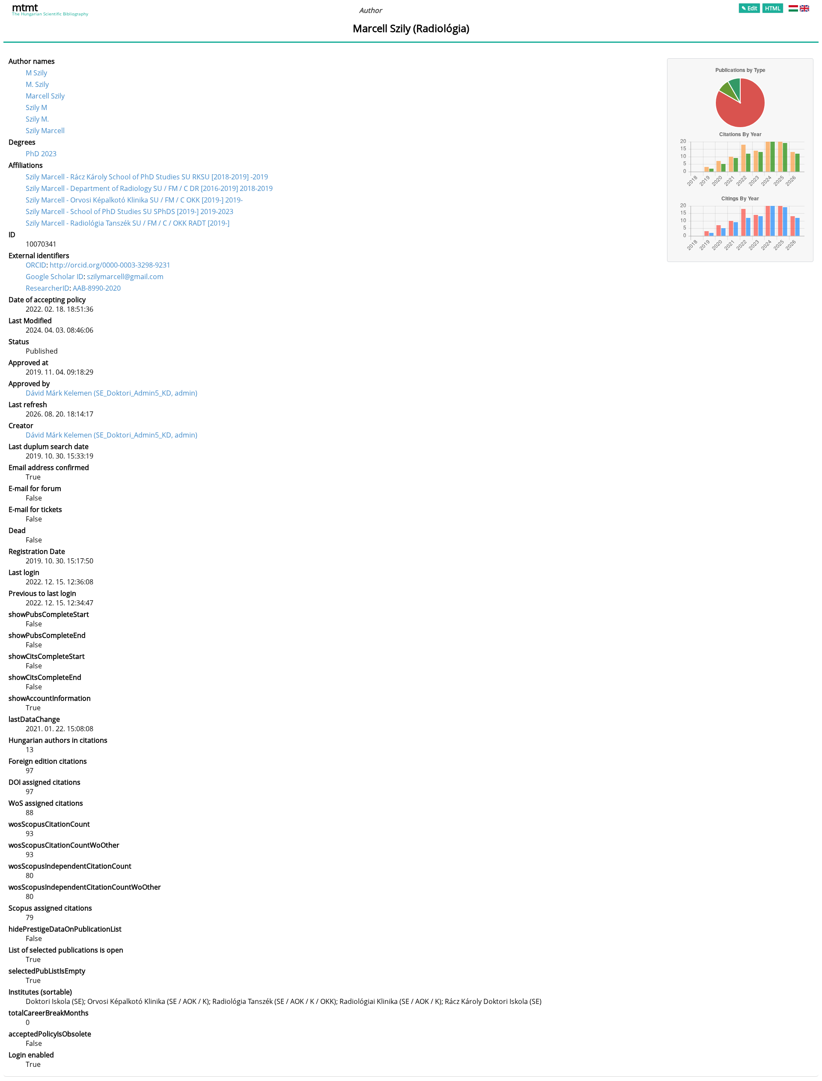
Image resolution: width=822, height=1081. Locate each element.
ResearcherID (47, 288)
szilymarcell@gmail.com (125, 276)
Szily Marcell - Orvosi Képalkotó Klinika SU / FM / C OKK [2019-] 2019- (134, 200)
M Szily (36, 72)
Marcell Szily (45, 96)
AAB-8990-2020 (97, 288)
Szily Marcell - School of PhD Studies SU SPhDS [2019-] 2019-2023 (129, 211)
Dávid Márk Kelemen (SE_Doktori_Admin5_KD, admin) (111, 393)
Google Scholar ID (54, 276)
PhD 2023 (41, 153)
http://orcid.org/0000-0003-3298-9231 (110, 265)
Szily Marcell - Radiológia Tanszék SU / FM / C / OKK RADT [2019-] (127, 223)
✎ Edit (749, 8)
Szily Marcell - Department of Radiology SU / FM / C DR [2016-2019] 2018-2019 (149, 188)
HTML (772, 8)
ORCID (36, 265)
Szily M (36, 107)
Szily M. (37, 119)
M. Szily (37, 84)
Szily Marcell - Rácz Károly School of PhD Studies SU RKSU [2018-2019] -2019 (147, 177)
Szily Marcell (45, 130)
